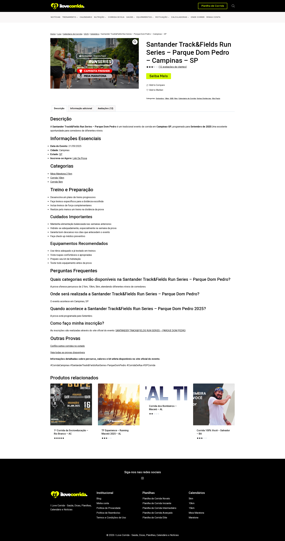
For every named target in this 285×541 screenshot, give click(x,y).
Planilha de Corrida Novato (156, 498)
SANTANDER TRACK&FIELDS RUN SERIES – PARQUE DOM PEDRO (150, 330)
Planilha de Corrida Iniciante (156, 503)
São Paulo (216, 98)
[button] (135, 42)
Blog (98, 498)
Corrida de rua (116, 17)
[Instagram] (142, 478)
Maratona (193, 517)
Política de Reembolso (108, 512)
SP (60, 154)
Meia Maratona (196, 512)
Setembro (160, 98)
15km (191, 508)
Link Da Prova (80, 158)
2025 (171, 98)
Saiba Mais (158, 76)
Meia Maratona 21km (61, 173)
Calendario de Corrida (187, 98)
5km (176, 98)
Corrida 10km (57, 177)
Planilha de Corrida (212, 5)
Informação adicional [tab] (81, 108)
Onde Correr (198, 17)
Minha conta (102, 503)
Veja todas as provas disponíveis (67, 352)
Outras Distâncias (204, 98)
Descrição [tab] (59, 108)
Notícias (55, 17)
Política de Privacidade (108, 508)
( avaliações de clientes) (173, 66)
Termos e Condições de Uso (111, 517)
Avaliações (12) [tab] (105, 108)
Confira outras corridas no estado (67, 346)
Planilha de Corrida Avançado (157, 512)
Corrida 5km (56, 181)
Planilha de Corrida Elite (154, 517)
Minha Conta (213, 17)
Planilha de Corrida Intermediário (159, 508)
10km (167, 98)
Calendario (86, 17)
